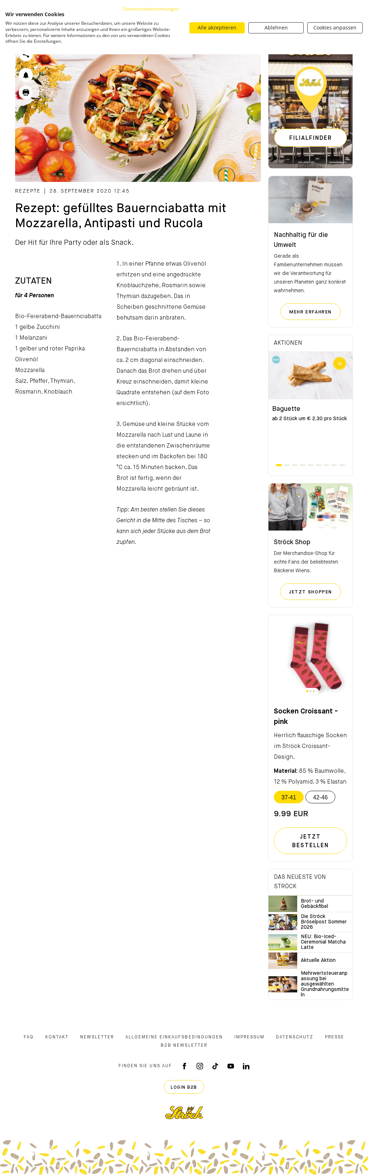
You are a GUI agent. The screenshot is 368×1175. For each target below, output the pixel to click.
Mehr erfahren (315, 312)
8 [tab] (334, 465)
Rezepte (28, 191)
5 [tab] (310, 465)
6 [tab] (318, 465)
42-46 (320, 797)
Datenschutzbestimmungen (151, 9)
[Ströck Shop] (310, 507)
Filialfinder (310, 138)
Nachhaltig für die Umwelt (301, 240)
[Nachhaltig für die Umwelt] (310, 200)
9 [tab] (342, 465)
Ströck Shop (292, 542)
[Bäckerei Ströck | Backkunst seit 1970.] (184, 1112)
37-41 (288, 797)
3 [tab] (295, 465)
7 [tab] (326, 465)
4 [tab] (302, 465)
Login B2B (184, 1088)
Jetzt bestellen (310, 841)
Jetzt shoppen (315, 592)
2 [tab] (287, 465)
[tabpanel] (310, 407)
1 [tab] (279, 465)
